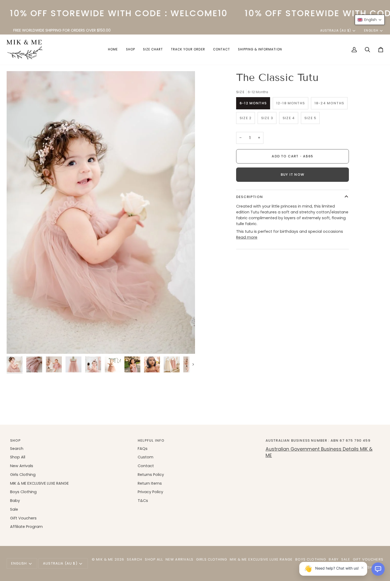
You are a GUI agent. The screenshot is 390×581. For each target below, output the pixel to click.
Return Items (150, 483)
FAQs (143, 448)
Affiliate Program (26, 526)
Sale (14, 509)
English (371, 30)
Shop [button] (15, 440)
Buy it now (292, 174)
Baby (15, 500)
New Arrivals (21, 465)
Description (249, 196)
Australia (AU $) (335, 30)
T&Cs (143, 500)
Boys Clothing (23, 491)
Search (16, 448)
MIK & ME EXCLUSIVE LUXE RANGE (39, 483)
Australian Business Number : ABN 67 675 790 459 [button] (318, 440)
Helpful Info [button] (151, 440)
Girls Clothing (23, 474)
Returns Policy (151, 474)
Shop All (17, 457)
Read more (246, 237)
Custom (145, 457)
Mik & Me (104, 559)
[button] (130, 50)
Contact (146, 465)
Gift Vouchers (23, 518)
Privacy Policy (150, 491)
